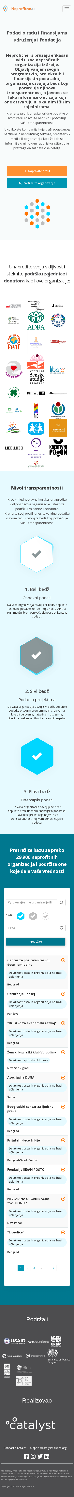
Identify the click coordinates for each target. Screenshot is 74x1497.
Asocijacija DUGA (20, 1077)
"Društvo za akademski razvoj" (32, 1023)
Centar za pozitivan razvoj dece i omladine (28, 962)
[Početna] (19, 8)
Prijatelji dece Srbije (23, 1140)
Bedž (9, 915)
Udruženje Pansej (21, 994)
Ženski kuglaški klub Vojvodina (31, 1052)
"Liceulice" (15, 1232)
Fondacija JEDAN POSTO (26, 1169)
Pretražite (35, 941)
